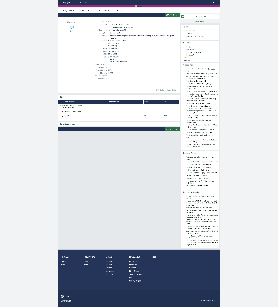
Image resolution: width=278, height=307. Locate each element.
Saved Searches (135, 274)
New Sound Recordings (193, 52)
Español (64, 265)
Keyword (109, 261)
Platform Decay (191, 178)
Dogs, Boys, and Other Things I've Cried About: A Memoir (202, 216)
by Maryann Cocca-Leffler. (120, 27)
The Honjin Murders (192, 132)
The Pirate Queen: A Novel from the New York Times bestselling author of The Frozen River (201, 110)
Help (154, 257)
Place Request (201, 16)
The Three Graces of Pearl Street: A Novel (200, 99)
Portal (86, 261)
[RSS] (185, 57)
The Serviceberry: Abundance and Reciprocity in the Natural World (202, 241)
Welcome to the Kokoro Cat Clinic (197, 69)
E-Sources (110, 274)
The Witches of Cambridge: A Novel (198, 86)
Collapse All (171, 90)
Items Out (133, 265)
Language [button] (65, 257)
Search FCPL (190, 34)
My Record (133, 261)
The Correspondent (192, 164)
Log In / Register (135, 281)
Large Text (83, 3)
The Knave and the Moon (194, 130)
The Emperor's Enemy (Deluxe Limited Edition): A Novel (202, 141)
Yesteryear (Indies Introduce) (195, 157)
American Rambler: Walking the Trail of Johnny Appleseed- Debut (202, 227)
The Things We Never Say (194, 173)
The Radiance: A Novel (193, 106)
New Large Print (191, 55)
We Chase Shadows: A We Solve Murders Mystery (200, 77)
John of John (190, 175)
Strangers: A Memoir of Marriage (197, 196)
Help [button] (118, 10)
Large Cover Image (67, 124)
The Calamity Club (192, 167)
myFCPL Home (191, 31)
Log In (217, 2)
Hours (86, 265)
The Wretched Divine (193, 84)
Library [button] (185, 27)
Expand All (160, 90)
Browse (109, 265)
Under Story (190, 81)
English (63, 261)
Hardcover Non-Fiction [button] (190, 192)
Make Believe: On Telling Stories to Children (200, 210)
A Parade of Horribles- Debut (196, 162)
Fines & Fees (134, 271)
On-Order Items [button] (188, 65)
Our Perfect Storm (192, 170)
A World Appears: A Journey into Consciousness (202, 231)
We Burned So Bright (193, 186)
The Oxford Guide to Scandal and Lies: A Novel (201, 115)
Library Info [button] (66, 10)
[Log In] (213, 2)
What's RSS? (188, 60)
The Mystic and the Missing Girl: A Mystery (200, 120)
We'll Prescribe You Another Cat (196, 74)
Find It (62, 97)
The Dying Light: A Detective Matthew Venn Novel (200, 145)
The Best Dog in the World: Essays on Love (200, 236)
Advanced (110, 271)
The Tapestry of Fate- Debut (195, 181)
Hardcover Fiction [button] (189, 153)
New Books (189, 47)
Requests (133, 268)
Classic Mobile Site (208, 300)
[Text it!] (63, 116)
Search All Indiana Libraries (195, 36)
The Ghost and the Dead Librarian (197, 135)
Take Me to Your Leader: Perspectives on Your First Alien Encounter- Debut (201, 221)
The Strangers (190, 103)
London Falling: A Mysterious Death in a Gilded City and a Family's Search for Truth (201, 202)
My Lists (132, 278)
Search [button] (83, 10)
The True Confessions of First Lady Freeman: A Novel (202, 95)
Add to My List (199, 21)
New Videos (190, 50)
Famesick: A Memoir (192, 208)
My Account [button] (102, 10)
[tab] (200, 26)
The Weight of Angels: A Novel (196, 91)
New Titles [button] (186, 43)
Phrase (109, 268)
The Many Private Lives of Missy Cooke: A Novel (202, 125)
